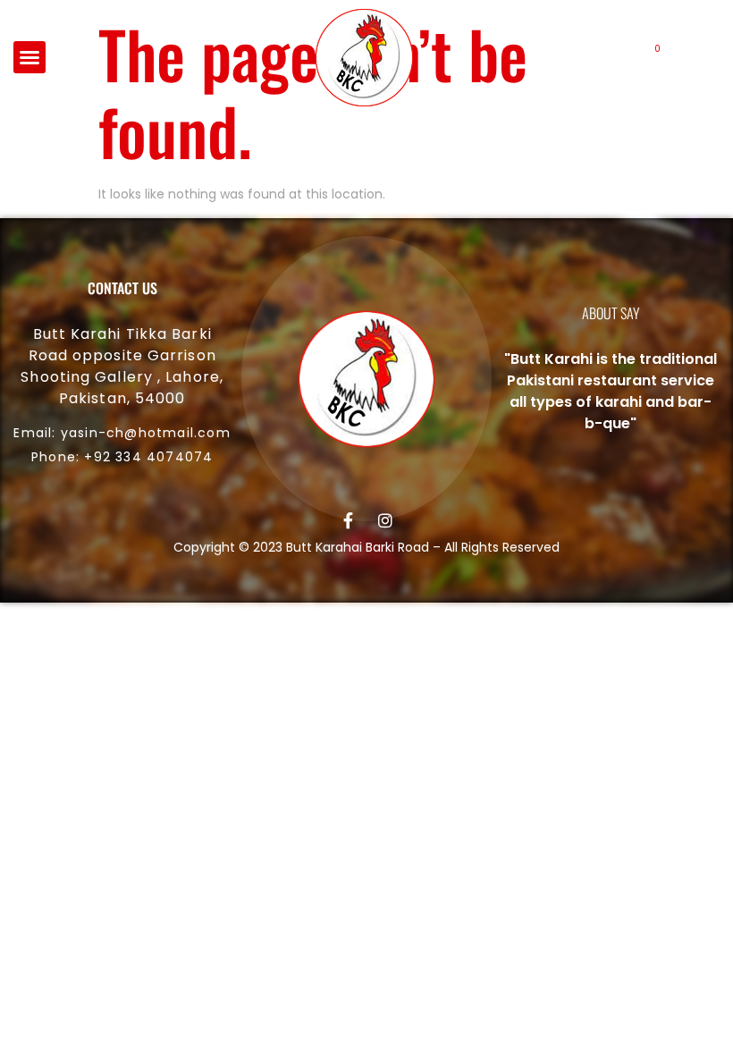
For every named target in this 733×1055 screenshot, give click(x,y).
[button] (29, 57)
